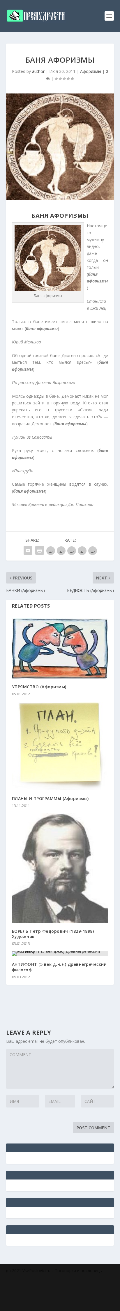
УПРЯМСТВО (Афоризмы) (39, 686)
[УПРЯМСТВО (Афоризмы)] (60, 648)
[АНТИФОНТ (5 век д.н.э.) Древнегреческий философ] (60, 953)
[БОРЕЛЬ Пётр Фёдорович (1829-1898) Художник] (60, 868)
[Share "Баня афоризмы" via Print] (39, 550)
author (38, 71)
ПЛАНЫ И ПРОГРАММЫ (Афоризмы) (50, 798)
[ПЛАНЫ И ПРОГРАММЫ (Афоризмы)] (60, 746)
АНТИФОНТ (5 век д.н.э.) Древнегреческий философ (59, 966)
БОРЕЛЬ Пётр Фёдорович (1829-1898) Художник (53, 933)
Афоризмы (90, 71)
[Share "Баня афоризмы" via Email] (28, 550)
